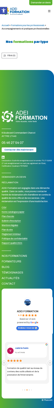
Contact (8, 283)
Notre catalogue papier (13, 212)
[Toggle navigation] (49, 11)
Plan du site (7, 230)
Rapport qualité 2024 (12, 243)
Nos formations (14, 255)
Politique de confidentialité (14, 238)
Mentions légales (10, 225)
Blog (5, 266)
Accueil (5, 25)
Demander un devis (41, 2)
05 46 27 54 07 (13, 143)
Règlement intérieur (11, 234)
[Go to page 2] (27, 390)
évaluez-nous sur (26, 328)
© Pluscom (47, 400)
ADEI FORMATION (27, 311)
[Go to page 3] (29, 389)
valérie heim (21, 348)
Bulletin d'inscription (11, 221)
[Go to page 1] (24, 389)
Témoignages (12, 272)
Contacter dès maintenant (19, 150)
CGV (4, 207)
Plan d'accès (8, 216)
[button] (3, 10)
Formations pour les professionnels (27, 25)
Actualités (10, 278)
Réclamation (10, 182)
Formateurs (11, 261)
